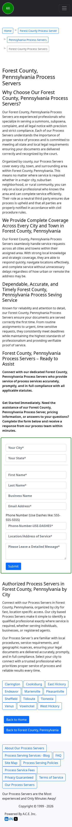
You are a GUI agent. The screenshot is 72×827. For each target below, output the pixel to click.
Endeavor (12, 691)
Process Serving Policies (40, 763)
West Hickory (49, 706)
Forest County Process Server (38, 31)
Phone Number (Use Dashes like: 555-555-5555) (33, 517)
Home (8, 31)
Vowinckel (27, 706)
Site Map (11, 763)
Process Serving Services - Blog (27, 755)
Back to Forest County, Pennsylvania (32, 730)
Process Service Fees (20, 770)
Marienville (32, 691)
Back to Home (16, 719)
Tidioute (29, 699)
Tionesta (47, 699)
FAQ (58, 755)
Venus (9, 706)
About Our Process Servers (24, 748)
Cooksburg (34, 684)
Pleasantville (55, 691)
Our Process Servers (20, 785)
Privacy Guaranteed (19, 777)
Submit (13, 566)
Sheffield (11, 699)
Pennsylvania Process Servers (28, 40)
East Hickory (57, 684)
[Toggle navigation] (64, 8)
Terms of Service (51, 777)
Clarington (12, 684)
